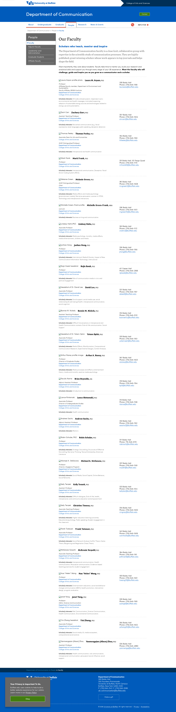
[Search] (132, 25)
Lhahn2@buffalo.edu (128, 231)
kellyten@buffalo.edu (128, 491)
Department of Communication (59, 14)
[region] (27, 692)
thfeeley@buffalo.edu (128, 140)
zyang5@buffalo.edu (128, 604)
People (54, 31)
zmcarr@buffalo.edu (128, 119)
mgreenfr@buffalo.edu (129, 212)
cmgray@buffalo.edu (128, 512)
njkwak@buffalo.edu (128, 273)
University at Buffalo (111, 707)
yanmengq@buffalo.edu (129, 648)
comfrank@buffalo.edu (129, 536)
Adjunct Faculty (34, 47)
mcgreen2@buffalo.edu (129, 186)
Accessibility (145, 707)
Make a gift (108, 697)
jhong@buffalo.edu (127, 252)
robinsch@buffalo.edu (128, 444)
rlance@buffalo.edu (127, 404)
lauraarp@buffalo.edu (128, 87)
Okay (28, 699)
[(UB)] (75, 3)
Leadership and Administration (34, 52)
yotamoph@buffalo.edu (129, 341)
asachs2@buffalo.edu (128, 425)
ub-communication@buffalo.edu (112, 691)
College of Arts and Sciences (138, 3)
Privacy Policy (31, 693)
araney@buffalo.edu (128, 362)
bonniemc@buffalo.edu (129, 317)
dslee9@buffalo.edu (127, 294)
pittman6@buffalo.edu (128, 557)
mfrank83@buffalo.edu (129, 165)
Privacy (136, 707)
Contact (144, 14)
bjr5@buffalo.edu (126, 385)
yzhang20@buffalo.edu (129, 627)
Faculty (31, 43)
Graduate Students (36, 57)
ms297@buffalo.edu (127, 468)
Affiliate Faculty (34, 61)
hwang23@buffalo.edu (129, 580)
